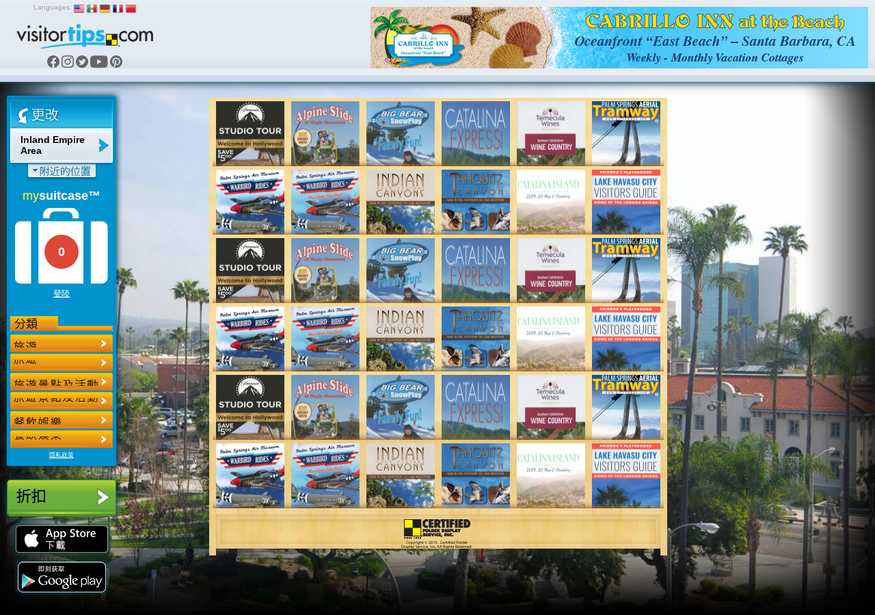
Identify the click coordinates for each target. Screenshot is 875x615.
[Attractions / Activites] (61, 362)
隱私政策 (61, 455)
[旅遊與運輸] (61, 420)
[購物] (61, 401)
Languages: (52, 7)
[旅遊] (61, 343)
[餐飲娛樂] (61, 382)
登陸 (61, 293)
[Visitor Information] (61, 439)
